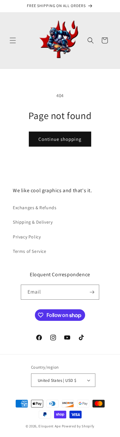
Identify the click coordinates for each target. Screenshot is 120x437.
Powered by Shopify (78, 426)
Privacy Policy (27, 237)
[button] (13, 40)
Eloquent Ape (49, 426)
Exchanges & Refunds (34, 207)
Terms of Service (29, 251)
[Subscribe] (92, 292)
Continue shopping (60, 139)
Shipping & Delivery (32, 222)
